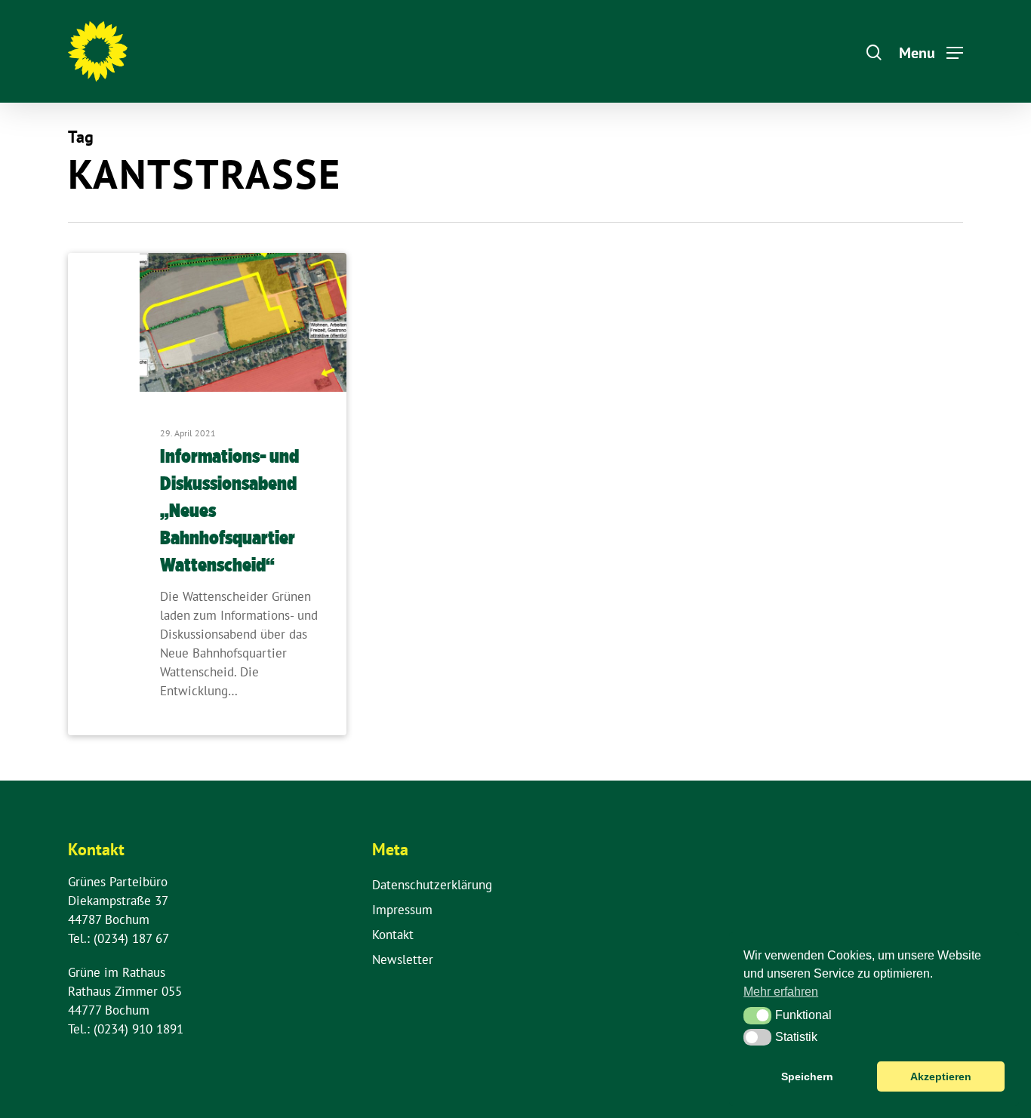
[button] (757, 1015)
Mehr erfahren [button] (780, 991)
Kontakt (393, 934)
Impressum (402, 909)
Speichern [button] (807, 1076)
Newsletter (402, 959)
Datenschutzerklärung (432, 884)
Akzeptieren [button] (940, 1076)
